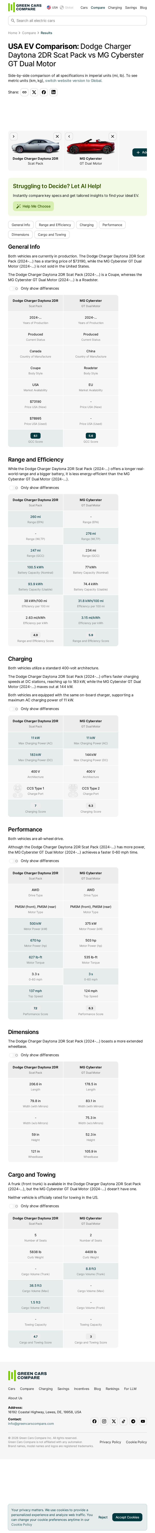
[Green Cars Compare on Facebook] (94, 1421)
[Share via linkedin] (53, 92)
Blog (143, 7)
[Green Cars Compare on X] (114, 1421)
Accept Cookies (127, 1517)
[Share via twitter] (34, 92)
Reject (103, 1517)
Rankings (112, 1389)
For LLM (130, 1389)
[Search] (12, 20)
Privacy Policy (110, 1442)
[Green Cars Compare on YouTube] (143, 1421)
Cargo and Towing (52, 234)
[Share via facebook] (44, 92)
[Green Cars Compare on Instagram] (104, 1421)
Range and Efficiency (55, 225)
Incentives (81, 1389)
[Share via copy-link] (24, 92)
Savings (131, 7)
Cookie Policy (21, 1524)
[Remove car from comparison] (57, 136)
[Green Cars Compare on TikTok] (123, 1421)
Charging (115, 7)
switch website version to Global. (73, 80)
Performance (112, 225)
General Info (21, 225)
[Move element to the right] (14, 136)
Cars (84, 7)
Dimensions (20, 234)
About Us (15, 1398)
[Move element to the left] (69, 136)
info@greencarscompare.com (31, 1424)
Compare (98, 7)
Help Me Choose (37, 206)
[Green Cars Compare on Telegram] (133, 1421)
